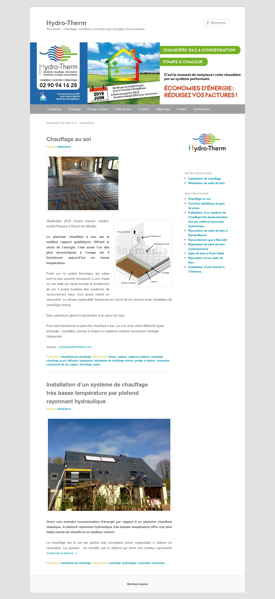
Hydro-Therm (66, 22)
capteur (122, 357)
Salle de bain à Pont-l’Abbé (206, 253)
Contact (181, 109)
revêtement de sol (57, 364)
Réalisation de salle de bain (206, 183)
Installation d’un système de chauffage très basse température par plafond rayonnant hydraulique (97, 392)
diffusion (73, 360)
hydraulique (129, 563)
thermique (85, 364)
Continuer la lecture (62, 553)
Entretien (143, 109)
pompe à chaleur (145, 360)
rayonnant (144, 563)
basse (112, 357)
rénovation (163, 360)
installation (86, 360)
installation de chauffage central (113, 360)
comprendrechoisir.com (75, 346)
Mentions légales (137, 584)
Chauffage (74, 109)
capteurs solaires (139, 357)
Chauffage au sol (68, 139)
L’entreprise (54, 109)
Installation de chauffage (76, 357)
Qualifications (201, 109)
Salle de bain (123, 109)
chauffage (157, 357)
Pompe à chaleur (97, 109)
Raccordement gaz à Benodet (207, 240)
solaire (74, 364)
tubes (96, 364)
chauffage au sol (56, 360)
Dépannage (163, 109)
